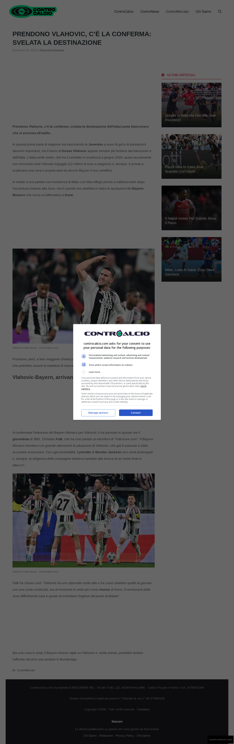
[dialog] (117, 372)
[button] (117, 372)
